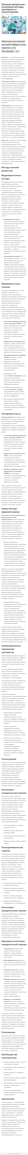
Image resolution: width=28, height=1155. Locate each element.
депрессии (10, 78)
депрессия (7, 182)
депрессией (14, 396)
